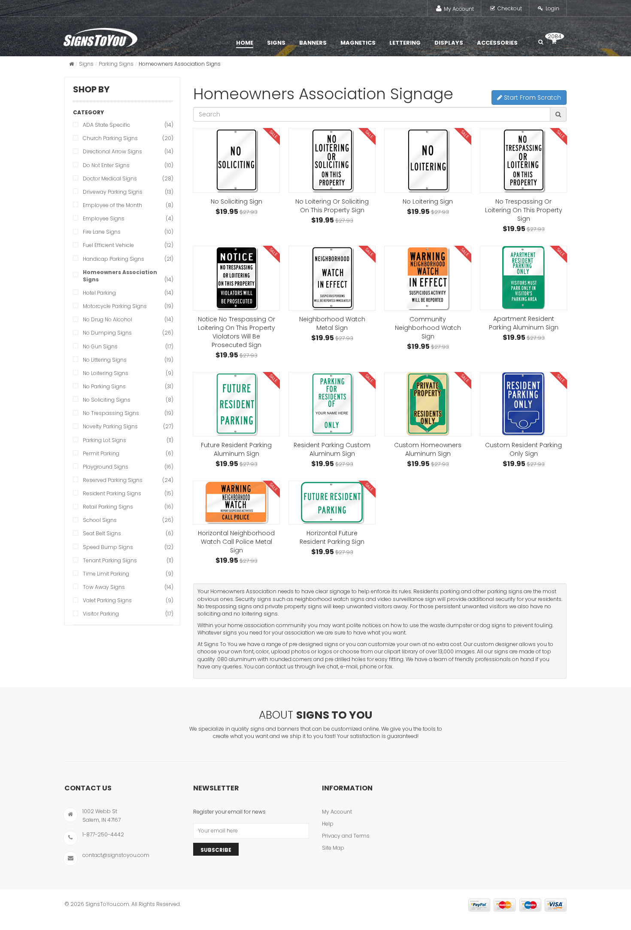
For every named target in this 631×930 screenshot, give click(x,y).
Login (552, 8)
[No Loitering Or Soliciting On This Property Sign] (332, 160)
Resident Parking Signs (112, 493)
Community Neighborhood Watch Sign (428, 328)
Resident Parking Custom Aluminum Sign (332, 449)
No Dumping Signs (107, 332)
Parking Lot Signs (104, 440)
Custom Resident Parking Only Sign (523, 449)
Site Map (333, 847)
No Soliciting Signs (106, 399)
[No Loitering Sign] (427, 160)
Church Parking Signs (110, 138)
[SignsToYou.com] (100, 35)
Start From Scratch (531, 97)
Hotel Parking (99, 292)
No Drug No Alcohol (107, 319)
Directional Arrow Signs (112, 151)
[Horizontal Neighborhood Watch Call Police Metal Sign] (236, 502)
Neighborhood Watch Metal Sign (332, 323)
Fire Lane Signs (102, 231)
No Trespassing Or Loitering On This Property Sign (523, 210)
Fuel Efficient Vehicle (108, 245)
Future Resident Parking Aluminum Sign (236, 449)
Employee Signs (103, 218)
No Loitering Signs (105, 373)
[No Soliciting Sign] (236, 160)
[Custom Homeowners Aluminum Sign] (427, 404)
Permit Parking (101, 453)
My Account (459, 8)
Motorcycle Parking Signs (115, 306)
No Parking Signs (104, 386)
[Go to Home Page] (71, 64)
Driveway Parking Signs (113, 191)
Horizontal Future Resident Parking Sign (332, 537)
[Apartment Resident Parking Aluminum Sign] (523, 278)
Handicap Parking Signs (113, 258)
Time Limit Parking (106, 573)
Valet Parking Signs (107, 600)
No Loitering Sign (428, 201)
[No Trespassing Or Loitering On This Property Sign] (523, 160)
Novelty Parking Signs (110, 426)
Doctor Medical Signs (110, 178)
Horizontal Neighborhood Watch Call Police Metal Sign (236, 542)
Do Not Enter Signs (106, 165)
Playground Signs (105, 466)
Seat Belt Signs (102, 533)
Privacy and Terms (346, 835)
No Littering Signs (105, 359)
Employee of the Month (112, 205)
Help (328, 823)
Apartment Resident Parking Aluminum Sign (523, 323)
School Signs (100, 520)
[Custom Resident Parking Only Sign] (523, 404)
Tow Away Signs (104, 587)
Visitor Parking (101, 613)
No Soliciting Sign (236, 201)
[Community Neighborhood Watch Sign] (427, 278)
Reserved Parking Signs (113, 480)
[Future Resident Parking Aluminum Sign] (236, 404)
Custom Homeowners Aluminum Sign (427, 449)
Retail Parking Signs (108, 506)
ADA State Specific (106, 124)
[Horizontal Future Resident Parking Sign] (332, 502)
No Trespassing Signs (111, 413)
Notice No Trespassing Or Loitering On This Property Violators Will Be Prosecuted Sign (236, 332)
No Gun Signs (100, 346)
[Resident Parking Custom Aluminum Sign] (332, 404)
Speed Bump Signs (108, 547)
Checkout (510, 8)
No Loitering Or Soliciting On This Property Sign (332, 205)
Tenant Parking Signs (110, 560)
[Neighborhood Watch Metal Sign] (332, 278)
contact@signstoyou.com (115, 855)
